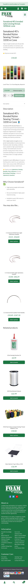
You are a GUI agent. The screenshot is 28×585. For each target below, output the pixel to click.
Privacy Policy (19, 569)
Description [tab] (6, 103)
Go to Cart (17, 532)
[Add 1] (12, 95)
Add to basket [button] (14, 362)
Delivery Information (6, 537)
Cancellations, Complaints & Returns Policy (6, 542)
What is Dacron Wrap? (20, 535)
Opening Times (18, 557)
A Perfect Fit (18, 539)
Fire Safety (4, 557)
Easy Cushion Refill (6, 560)
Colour (6, 90)
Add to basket (19, 95)
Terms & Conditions (20, 540)
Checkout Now (18, 533)
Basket (22, 581)
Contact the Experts (20, 560)
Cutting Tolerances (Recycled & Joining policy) (19, 544)
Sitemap (14, 569)
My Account (4, 548)
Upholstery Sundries (9, 175)
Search (14, 582)
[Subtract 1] (4, 95)
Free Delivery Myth (19, 548)
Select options (14, 241)
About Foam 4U (5, 535)
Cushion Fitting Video (6, 546)
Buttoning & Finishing (9, 173)
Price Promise (18, 558)
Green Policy (4, 558)
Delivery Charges (5, 539)
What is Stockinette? (20, 537)
